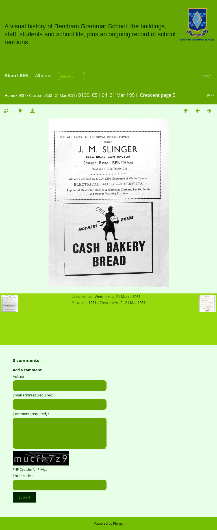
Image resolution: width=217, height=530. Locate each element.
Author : (19, 376)
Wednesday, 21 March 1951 (117, 296)
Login (207, 75)
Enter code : (22, 475)
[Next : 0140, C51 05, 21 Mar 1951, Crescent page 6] (209, 110)
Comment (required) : (31, 413)
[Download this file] (32, 110)
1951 (22, 95)
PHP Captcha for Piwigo (30, 469)
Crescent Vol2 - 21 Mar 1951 (52, 95)
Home (10, 95)
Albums (43, 75)
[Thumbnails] (186, 110)
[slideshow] (20, 110)
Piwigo (118, 523)
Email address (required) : (34, 395)
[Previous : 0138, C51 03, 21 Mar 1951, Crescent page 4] (197, 110)
